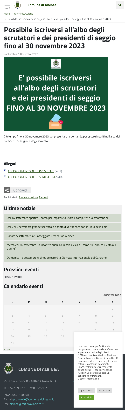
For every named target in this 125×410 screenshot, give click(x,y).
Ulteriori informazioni (88, 378)
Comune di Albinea (42, 4)
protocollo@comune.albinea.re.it (33, 399)
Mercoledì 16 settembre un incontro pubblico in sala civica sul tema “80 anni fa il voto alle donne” (62, 247)
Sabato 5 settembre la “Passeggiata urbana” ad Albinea (40, 236)
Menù (7, 8)
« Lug (7, 349)
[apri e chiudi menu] (7, 3)
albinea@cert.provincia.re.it (26, 404)
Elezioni (43, 197)
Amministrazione (28, 197)
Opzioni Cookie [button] (86, 390)
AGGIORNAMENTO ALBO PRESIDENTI (31, 171)
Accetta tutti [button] (86, 397)
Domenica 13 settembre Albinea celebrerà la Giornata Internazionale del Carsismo (57, 257)
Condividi (20, 190)
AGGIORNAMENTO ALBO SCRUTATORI (31, 177)
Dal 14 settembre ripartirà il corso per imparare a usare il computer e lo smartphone (58, 218)
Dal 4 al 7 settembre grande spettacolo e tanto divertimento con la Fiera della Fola (57, 227)
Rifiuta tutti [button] (104, 390)
